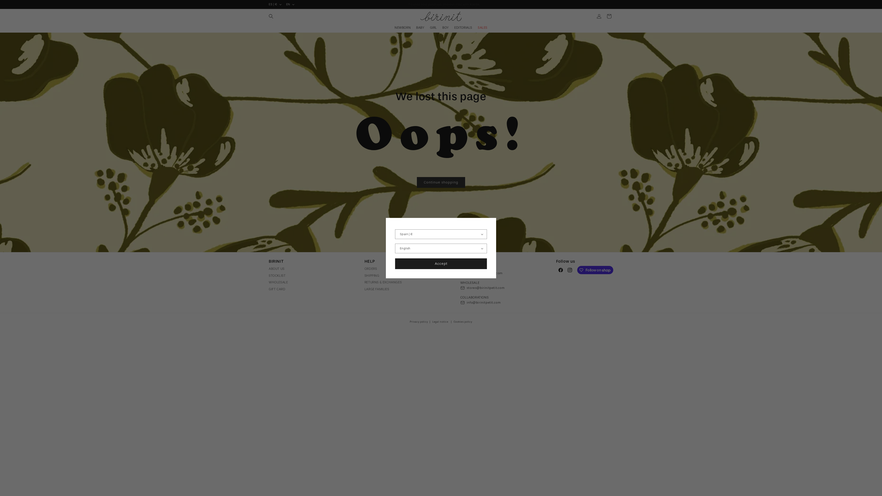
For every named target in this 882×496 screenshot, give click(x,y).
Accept (441, 264)
